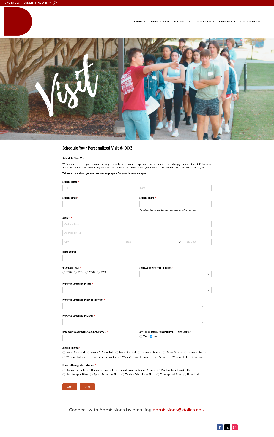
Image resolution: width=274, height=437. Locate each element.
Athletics (225, 21)
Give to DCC (12, 2)
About (138, 21)
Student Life (248, 21)
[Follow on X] (227, 427)
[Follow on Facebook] (220, 427)
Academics (181, 21)
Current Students (36, 2)
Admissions (158, 21)
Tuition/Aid (203, 21)
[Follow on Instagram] (235, 427)
